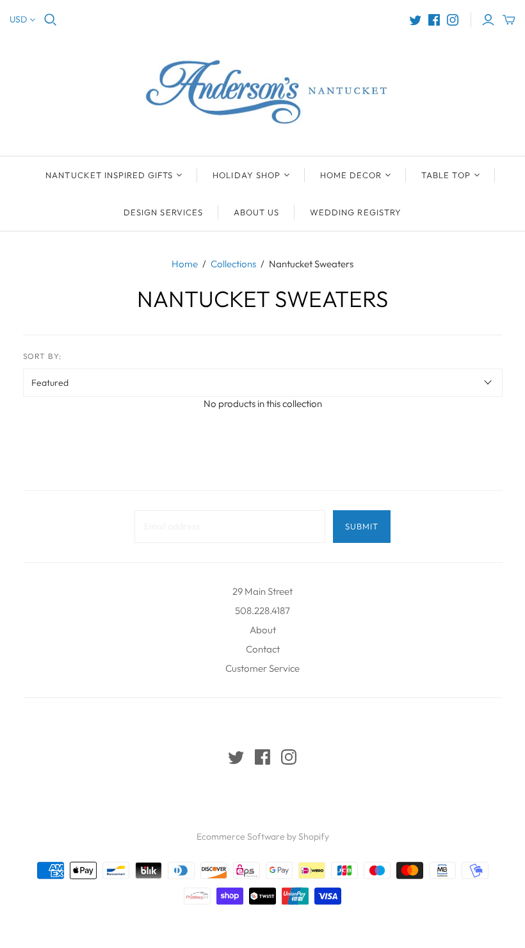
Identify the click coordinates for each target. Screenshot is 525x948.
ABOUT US (256, 212)
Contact (263, 649)
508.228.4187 (262, 610)
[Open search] (50, 19)
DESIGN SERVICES (163, 212)
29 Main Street (262, 591)
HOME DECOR (351, 175)
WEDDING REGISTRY (355, 212)
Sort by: (42, 356)
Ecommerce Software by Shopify (263, 836)
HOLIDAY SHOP (246, 175)
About (263, 630)
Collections (233, 264)
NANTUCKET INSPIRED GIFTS (109, 175)
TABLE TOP (445, 175)
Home (185, 264)
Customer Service (262, 668)
